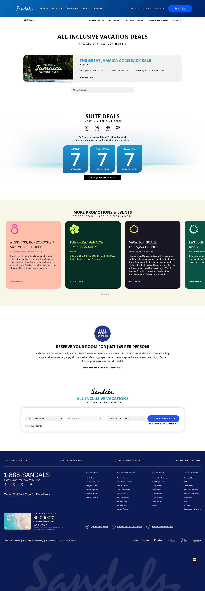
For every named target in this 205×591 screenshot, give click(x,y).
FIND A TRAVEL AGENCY (72, 461)
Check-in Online (91, 493)
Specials (29, 20)
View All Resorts (122, 478)
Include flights (35, 426)
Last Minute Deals (134, 20)
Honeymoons (156, 486)
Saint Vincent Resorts (124, 482)
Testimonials (188, 486)
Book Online (89, 478)
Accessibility (188, 497)
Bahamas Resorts (123, 497)
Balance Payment (91, 489)
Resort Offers (96, 20)
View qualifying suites (102, 177)
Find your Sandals (91, 486)
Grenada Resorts (122, 501)
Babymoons (156, 501)
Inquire (154, 505)
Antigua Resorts (122, 493)
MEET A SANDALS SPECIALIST (131, 461)
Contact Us (50, 540)
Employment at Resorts (192, 509)
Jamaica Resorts (122, 486)
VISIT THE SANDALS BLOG (189, 461)
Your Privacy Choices (67, 540)
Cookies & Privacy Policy (33, 540)
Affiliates (187, 505)
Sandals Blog (189, 478)
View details (86, 77)
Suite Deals (114, 20)
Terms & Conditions (12, 540)
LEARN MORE (39, 525)
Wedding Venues (158, 482)
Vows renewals (157, 497)
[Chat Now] (194, 559)
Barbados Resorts (123, 505)
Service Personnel (158, 20)
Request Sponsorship (191, 493)
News (186, 501)
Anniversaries (157, 493)
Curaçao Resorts (122, 509)
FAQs (186, 482)
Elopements (156, 489)
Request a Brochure (191, 489)
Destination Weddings (160, 478)
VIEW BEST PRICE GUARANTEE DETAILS (101, 367)
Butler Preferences (91, 497)
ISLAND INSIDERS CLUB (17, 461)
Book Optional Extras (92, 482)
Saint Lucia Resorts (123, 489)
